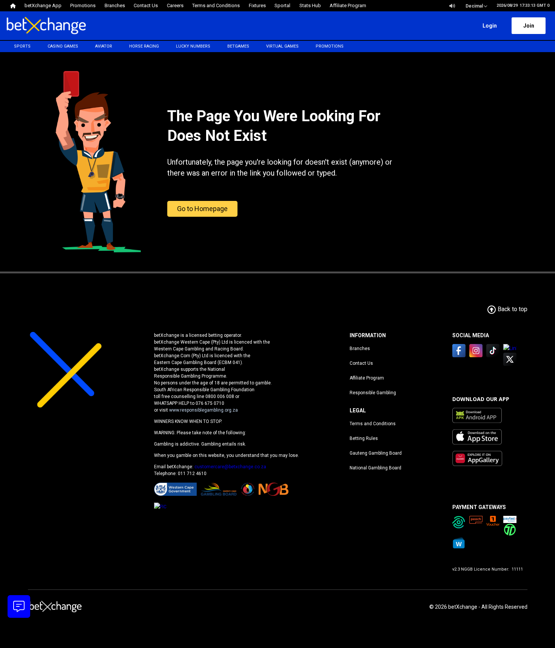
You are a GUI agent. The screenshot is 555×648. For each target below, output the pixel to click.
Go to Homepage (202, 209)
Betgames (238, 46)
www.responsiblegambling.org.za (203, 410)
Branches (360, 348)
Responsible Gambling (373, 392)
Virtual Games (282, 46)
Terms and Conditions (373, 423)
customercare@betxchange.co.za (230, 466)
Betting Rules (364, 438)
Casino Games (63, 46)
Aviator (103, 46)
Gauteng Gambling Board (376, 453)
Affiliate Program (367, 378)
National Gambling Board (375, 468)
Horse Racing (144, 46)
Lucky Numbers (193, 46)
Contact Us (361, 363)
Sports (22, 46)
